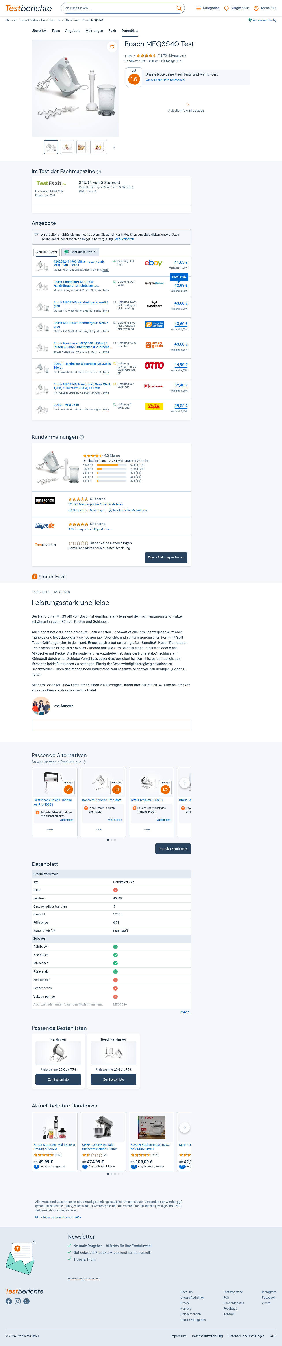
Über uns (186, 1292)
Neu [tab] (46, 252)
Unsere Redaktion (192, 1297)
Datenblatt (130, 31)
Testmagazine (233, 1292)
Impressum (178, 1336)
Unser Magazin (233, 1303)
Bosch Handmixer (68, 20)
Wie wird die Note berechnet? (166, 80)
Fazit (112, 31)
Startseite (11, 20)
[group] (67, 147)
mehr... (186, 1012)
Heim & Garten (29, 20)
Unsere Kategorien (193, 1320)
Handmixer (48, 20)
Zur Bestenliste (61, 1080)
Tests (56, 31)
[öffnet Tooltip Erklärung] (98, 172)
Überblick (39, 31)
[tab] (80, 252)
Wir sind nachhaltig (264, 20)
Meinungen (94, 31)
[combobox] (117, 8)
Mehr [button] (106, 269)
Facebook (269, 1297)
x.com (266, 1303)
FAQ (226, 1297)
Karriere (185, 1308)
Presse (185, 1303)
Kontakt (229, 1314)
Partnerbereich (190, 1314)
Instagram (269, 1292)
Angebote (72, 31)
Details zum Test (45, 195)
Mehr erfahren (124, 239)
